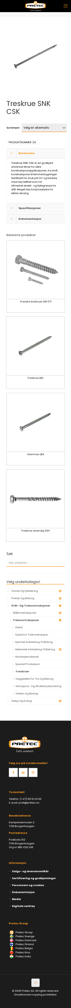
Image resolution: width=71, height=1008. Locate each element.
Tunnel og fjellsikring (24, 591)
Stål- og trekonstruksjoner (30, 606)
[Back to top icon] (35, 983)
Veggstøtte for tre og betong (34, 679)
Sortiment (13, 128)
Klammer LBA (35, 454)
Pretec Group (24, 932)
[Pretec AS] (35, 6)
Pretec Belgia (24, 948)
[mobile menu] (65, 6)
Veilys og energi (21, 701)
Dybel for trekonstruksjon (31, 635)
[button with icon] (13, 772)
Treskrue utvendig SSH (35, 531)
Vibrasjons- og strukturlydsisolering (38, 686)
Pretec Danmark (25, 940)
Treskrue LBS (35, 378)
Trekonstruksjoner (26, 620)
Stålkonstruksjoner (24, 613)
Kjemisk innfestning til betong (34, 642)
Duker (19, 627)
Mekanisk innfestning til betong (35, 649)
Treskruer (22, 671)
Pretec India (23, 956)
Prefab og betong (22, 598)
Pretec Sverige (25, 936)
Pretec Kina (22, 952)
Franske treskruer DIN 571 (35, 301)
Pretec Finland (24, 944)
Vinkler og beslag (26, 693)
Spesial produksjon (27, 664)
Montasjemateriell (27, 657)
